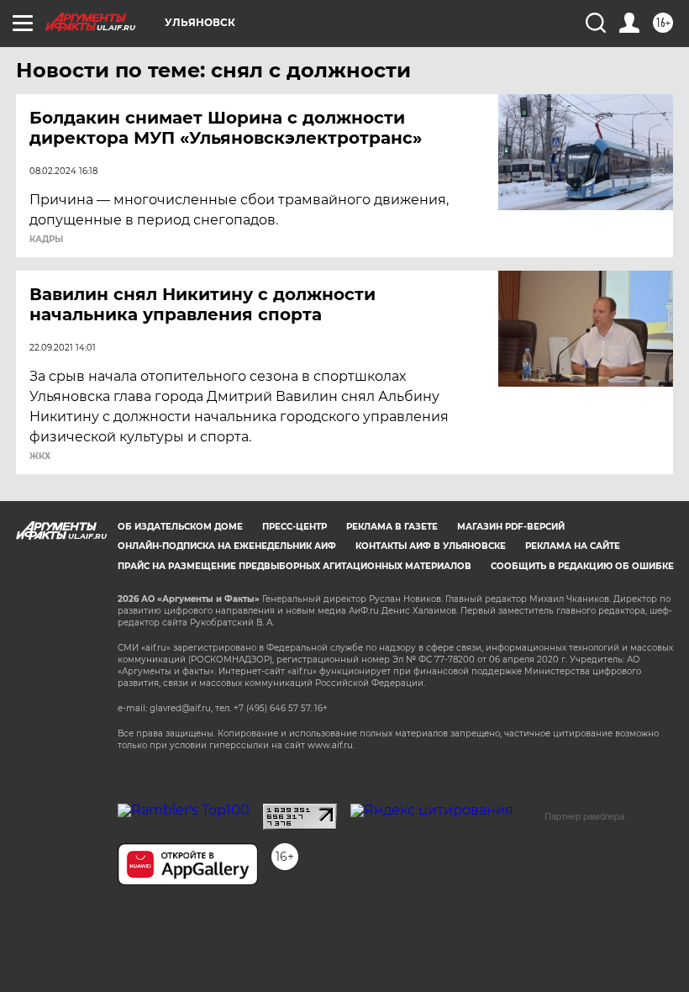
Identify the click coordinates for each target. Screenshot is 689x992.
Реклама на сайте (572, 546)
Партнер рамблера (584, 816)
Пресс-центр (294, 526)
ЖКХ (39, 456)
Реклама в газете (392, 526)
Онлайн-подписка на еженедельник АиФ (227, 546)
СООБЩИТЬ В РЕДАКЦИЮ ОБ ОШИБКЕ (582, 566)
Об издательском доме (180, 526)
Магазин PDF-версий (511, 526)
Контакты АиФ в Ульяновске (430, 546)
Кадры (46, 239)
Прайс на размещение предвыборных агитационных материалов (294, 566)
